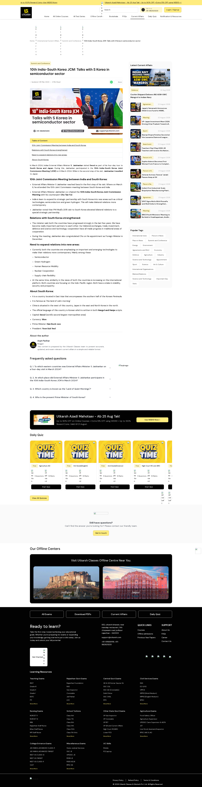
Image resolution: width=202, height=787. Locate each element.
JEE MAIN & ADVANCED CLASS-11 (42, 748)
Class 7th (70, 719)
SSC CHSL (107, 697)
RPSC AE (70, 765)
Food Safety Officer (147, 715)
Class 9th (70, 726)
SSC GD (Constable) (111, 690)
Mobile (105, 748)
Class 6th (70, 715)
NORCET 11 (34, 715)
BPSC (142, 700)
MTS (104, 700)
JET (141, 726)
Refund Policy (133, 780)
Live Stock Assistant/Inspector (152, 729)
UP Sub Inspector (110, 715)
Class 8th (70, 722)
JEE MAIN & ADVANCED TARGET (42, 751)
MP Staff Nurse (35, 732)
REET (32, 683)
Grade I (33, 693)
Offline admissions (145, 634)
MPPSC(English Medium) (149, 697)
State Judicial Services (75, 748)
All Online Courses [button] (60, 16)
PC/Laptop (107, 751)
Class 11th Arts (72, 732)
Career (164, 637)
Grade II (33, 690)
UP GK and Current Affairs (113, 726)
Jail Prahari (71, 697)
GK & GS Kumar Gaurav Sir (113, 683)
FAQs (164, 634)
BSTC (32, 697)
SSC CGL (106, 686)
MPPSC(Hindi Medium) (148, 693)
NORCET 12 (34, 719)
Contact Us (166, 641)
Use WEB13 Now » (152, 420)
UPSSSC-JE (71, 755)
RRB (31, 722)
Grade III (33, 686)
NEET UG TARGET (36, 758)
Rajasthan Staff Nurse (38, 726)
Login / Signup (172, 10)
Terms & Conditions (151, 780)
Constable (71, 693)
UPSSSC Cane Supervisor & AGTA (153, 722)
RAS (68, 686)
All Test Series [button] (79, 16)
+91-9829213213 (152, 11)
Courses (141, 630)
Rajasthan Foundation (75, 683)
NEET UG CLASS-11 (37, 761)
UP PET (105, 722)
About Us (166, 630)
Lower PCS (107, 732)
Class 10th (70, 729)
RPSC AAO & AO (146, 732)
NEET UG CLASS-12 (37, 755)
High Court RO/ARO (110, 729)
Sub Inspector (72, 690)
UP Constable (108, 719)
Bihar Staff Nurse (36, 729)
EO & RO (143, 686)
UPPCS (142, 690)
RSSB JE (70, 758)
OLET (32, 765)
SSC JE (69, 751)
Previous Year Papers (146, 637)
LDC (68, 700)
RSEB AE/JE (71, 761)
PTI (31, 700)
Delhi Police (107, 693)
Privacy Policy (118, 780)
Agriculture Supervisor (148, 719)
